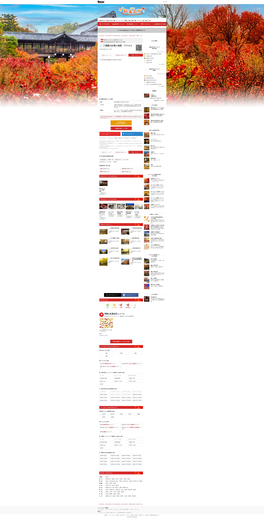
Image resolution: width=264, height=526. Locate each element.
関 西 (100, 489)
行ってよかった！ (133, 134)
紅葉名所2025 (102, 20)
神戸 (120, 489)
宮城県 (107, 479)
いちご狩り (106, 509)
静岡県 (124, 487)
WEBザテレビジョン (113, 512)
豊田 (113, 487)
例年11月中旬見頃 (127, 397)
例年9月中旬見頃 (126, 455)
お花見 (111, 509)
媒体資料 (136, 515)
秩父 (127, 481)
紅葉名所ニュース (132, 24)
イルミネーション (136, 509)
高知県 (118, 493)
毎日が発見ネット (129, 512)
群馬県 (138, 414)
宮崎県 (129, 496)
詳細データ (120, 55)
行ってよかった (146, 24)
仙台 (110, 479)
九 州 (100, 496)
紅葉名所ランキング (119, 24)
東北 (111, 20)
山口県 (114, 491)
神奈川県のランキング (108, 363)
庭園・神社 (132, 378)
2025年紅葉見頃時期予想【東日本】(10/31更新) (114, 41)
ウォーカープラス (101, 509)
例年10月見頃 (104, 394)
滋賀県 (134, 489)
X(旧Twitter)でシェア (113, 295)
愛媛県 (110, 493)
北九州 (110, 496)
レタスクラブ (100, 512)
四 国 (100, 493)
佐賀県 (114, 496)
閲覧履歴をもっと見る (159, 100)
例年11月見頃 (104, 397)
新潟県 (114, 483)
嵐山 (113, 489)
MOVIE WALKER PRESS (121, 512)
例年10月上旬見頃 (116, 458)
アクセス (135, 55)
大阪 (140, 20)
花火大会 (121, 509)
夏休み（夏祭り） (127, 509)
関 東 (100, 481)
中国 (143, 20)
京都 (138, 20)
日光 (137, 481)
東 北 (100, 479)
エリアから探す (105, 24)
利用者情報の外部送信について (154, 515)
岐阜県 (116, 487)
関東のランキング (107, 424)
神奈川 (122, 20)
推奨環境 (117, 515)
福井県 (117, 485)
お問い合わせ (122, 515)
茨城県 (112, 417)
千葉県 (121, 414)
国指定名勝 (103, 159)
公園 (115, 161)
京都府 (110, 489)
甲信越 (125, 20)
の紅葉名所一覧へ (105, 168)
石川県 (107, 485)
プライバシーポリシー (111, 515)
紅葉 (131, 509)
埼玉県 (129, 414)
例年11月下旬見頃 (138, 397)
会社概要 (147, 515)
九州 (149, 20)
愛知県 (107, 487)
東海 (132, 20)
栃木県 (103, 417)
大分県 (125, 496)
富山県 (113, 485)
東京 (119, 20)
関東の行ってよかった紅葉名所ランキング (113, 39)
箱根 (107, 353)
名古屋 (110, 487)
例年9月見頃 (103, 455)
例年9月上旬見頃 (115, 455)
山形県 (124, 479)
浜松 (127, 487)
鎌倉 (136, 353)
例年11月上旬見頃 (116, 397)
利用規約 (105, 515)
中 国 (100, 491)
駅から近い (103, 381)
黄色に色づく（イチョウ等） (122, 159)
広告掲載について (141, 515)
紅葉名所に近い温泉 (160, 24)
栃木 (117, 20)
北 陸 (100, 485)
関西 (135, 20)
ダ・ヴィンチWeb (106, 512)
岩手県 (117, 479)
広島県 (107, 491)
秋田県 (120, 479)
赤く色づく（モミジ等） (106, 161)
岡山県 (110, 491)
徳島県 (114, 493)
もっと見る (161, 64)
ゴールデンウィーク (116, 509)
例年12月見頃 (104, 400)
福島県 (128, 479)
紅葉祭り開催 (104, 378)
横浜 (107, 356)
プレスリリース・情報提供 (130, 515)
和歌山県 (130, 489)
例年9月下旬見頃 (137, 455)
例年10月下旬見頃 (138, 394)
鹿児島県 (134, 496)
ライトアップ (133, 375)
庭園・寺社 (111, 159)
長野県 (110, 483)
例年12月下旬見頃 (138, 400)
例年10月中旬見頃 (127, 458)
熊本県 (121, 496)
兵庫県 (117, 489)
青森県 (113, 479)
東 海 (100, 487)
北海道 (107, 20)
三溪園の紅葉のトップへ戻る (121, 128)
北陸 (129, 20)
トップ (106, 55)
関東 (114, 20)
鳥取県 (118, 491)
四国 (146, 20)
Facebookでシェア (131, 295)
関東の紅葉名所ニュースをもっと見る (121, 341)
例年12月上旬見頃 (116, 400)
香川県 (107, 493)
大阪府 (107, 489)
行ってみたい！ (111, 134)
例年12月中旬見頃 (127, 400)
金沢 (110, 485)
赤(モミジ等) (133, 381)
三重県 (120, 487)
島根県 (122, 491)
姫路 (122, 489)
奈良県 (125, 489)
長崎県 (117, 496)
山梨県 (107, 483)
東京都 (103, 414)
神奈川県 (102, 49)
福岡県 (107, 496)
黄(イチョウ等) (119, 381)
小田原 (121, 353)
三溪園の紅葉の (121, 123)
